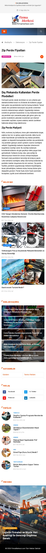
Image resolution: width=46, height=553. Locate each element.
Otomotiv (7, 245)
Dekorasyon (20, 42)
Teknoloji (16, 412)
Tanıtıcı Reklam (29, 375)
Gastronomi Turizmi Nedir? (13, 287)
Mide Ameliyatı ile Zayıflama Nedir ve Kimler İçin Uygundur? (23, 5)
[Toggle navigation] (4, 31)
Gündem (6, 208)
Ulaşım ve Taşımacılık (10, 528)
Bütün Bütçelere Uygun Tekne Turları (26, 465)
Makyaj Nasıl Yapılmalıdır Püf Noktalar (25, 441)
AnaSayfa (8, 42)
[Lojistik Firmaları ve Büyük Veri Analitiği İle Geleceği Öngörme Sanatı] (23, 514)
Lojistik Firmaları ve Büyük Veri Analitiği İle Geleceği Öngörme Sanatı (20, 535)
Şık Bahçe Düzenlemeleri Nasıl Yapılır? (26, 428)
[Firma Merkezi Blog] (23, 20)
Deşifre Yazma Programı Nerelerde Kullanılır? (28, 416)
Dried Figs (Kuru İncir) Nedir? (25, 452)
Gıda (5, 282)
